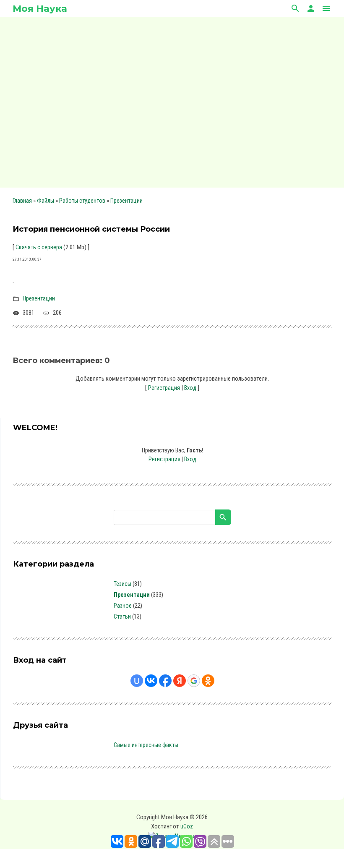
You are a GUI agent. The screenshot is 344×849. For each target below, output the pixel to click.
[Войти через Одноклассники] (208, 680)
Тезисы (122, 583)
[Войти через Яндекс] (179, 680)
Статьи (122, 616)
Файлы (45, 200)
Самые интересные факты (146, 745)
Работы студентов (82, 200)
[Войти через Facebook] (165, 680)
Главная (22, 200)
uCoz (186, 826)
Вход (190, 387)
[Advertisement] (172, 101)
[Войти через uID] (136, 680)
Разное (123, 605)
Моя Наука (40, 8)
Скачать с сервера (39, 247)
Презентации (126, 200)
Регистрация (164, 387)
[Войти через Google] (194, 680)
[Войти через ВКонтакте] (151, 680)
